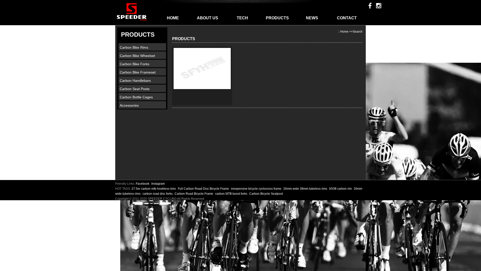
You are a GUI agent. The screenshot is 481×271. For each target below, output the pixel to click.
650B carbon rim (340, 188)
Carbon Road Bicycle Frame (194, 193)
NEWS (312, 18)
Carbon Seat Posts (135, 89)
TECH (242, 18)
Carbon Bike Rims (134, 47)
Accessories (129, 105)
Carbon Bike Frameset (138, 72)
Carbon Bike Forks (134, 64)
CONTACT (347, 18)
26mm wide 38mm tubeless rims (305, 188)
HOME (173, 18)
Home (344, 31)
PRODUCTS (277, 18)
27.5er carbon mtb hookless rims (154, 188)
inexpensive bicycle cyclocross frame (256, 188)
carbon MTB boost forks (231, 193)
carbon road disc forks (158, 193)
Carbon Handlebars (135, 81)
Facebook (142, 183)
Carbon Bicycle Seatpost (266, 193)
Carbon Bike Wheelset (137, 56)
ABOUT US (207, 18)
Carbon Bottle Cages (136, 97)
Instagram (158, 183)
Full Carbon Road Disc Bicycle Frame (204, 188)
